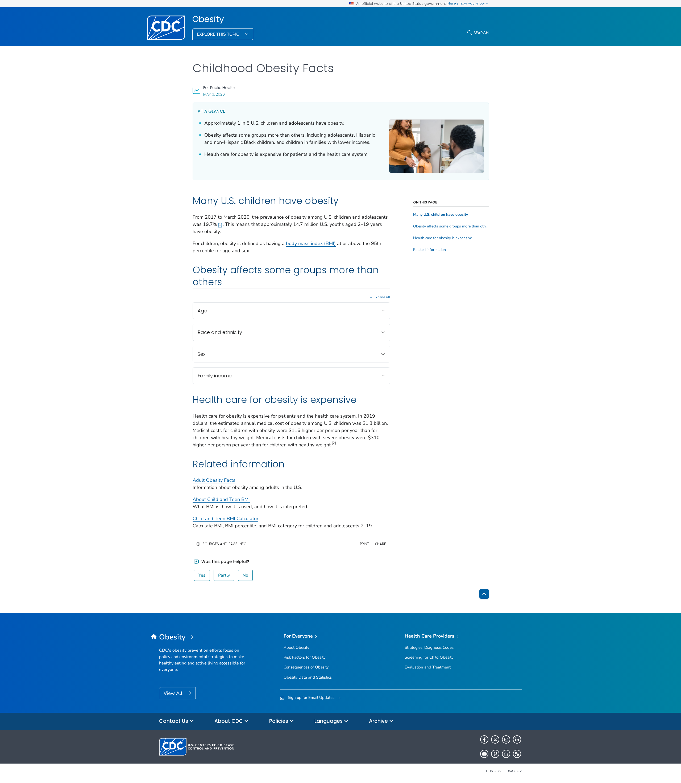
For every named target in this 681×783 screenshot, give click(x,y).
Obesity (208, 19)
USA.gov (514, 770)
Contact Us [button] (174, 721)
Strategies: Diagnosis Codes (429, 647)
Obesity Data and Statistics (308, 677)
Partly (224, 575)
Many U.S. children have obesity (440, 214)
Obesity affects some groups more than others (451, 226)
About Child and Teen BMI (221, 499)
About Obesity (296, 647)
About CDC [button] (229, 721)
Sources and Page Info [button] (224, 544)
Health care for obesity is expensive (442, 238)
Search (481, 32)
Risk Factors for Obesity (305, 657)
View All (174, 693)
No (245, 575)
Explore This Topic (218, 34)
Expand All (382, 297)
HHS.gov (494, 770)
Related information (429, 249)
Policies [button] (279, 721)
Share (380, 544)
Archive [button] (379, 721)
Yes (201, 575)
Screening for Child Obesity (429, 657)
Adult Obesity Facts (214, 480)
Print (364, 544)
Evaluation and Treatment (428, 667)
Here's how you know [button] (466, 3)
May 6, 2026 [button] (214, 94)
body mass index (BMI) (311, 243)
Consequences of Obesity (306, 667)
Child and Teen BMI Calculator (225, 518)
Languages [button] (329, 721)
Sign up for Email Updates (311, 697)
